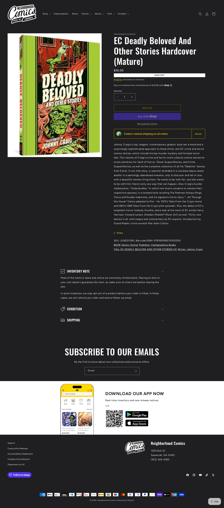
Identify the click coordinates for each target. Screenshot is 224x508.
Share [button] (120, 233)
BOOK (117, 244)
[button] (46, 14)
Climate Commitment (19, 459)
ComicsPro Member (18, 448)
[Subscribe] (135, 371)
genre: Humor (130, 244)
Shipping (118, 80)
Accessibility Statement (20, 454)
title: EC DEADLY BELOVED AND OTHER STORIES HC (145, 249)
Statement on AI (16, 464)
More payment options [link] (147, 124)
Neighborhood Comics (106, 500)
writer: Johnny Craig (190, 249)
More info (198, 134)
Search (11, 443)
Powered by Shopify (125, 500)
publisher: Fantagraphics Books (157, 244)
